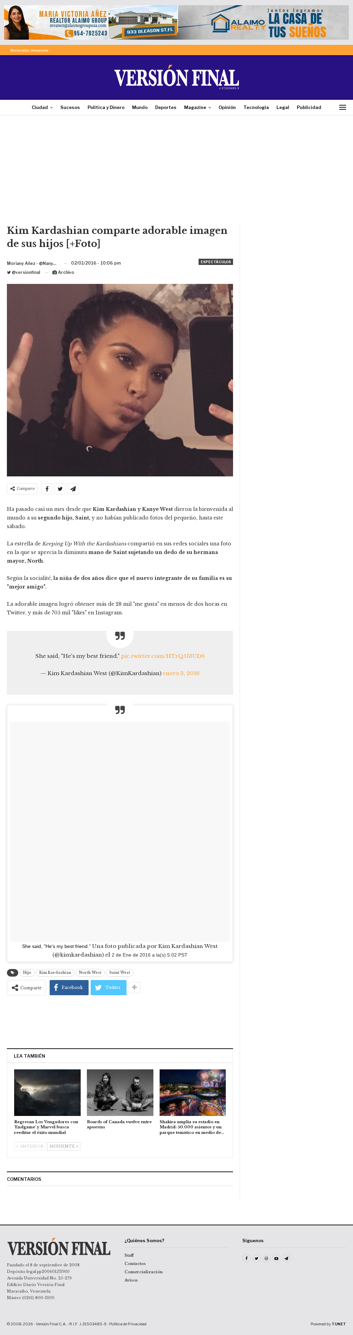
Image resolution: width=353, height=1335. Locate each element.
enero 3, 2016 (181, 673)
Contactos (135, 1263)
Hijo (27, 972)
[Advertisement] (176, 172)
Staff (129, 1255)
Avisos (131, 1280)
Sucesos (70, 107)
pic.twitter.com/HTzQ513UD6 (163, 656)
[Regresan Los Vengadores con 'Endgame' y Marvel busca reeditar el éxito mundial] (47, 1092)
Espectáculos (216, 262)
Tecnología (256, 107)
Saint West (119, 972)
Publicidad (309, 107)
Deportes (165, 107)
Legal (282, 107)
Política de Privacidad (128, 1324)
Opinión (227, 107)
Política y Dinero (106, 107)
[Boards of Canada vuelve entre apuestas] (120, 1092)
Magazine (195, 107)
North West (90, 972)
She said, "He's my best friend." (56, 946)
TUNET (339, 1324)
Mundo (140, 107)
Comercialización (143, 1271)
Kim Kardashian (55, 972)
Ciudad (40, 107)
